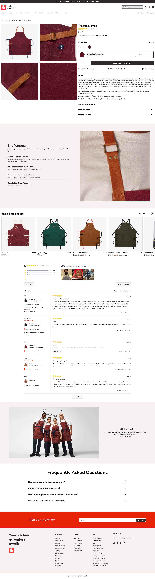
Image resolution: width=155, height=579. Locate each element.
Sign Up (141, 520)
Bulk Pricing (59, 563)
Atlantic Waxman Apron (35, 301)
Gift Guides (59, 556)
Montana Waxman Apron (35, 365)
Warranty (96, 551)
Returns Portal (97, 541)
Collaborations (60, 553)
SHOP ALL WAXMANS (125, 436)
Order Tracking (98, 538)
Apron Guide (78, 548)
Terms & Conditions (99, 556)
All (2, 20)
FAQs (94, 543)
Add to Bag (90, 247)
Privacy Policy (97, 553)
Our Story (77, 538)
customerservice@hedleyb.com (123, 538)
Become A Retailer (99, 561)
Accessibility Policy (99, 558)
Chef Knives (59, 541)
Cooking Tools (59, 548)
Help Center (97, 546)
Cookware (58, 543)
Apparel (58, 551)
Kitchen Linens (60, 546)
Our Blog (77, 546)
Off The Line (78, 551)
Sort (115, 291)
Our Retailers (78, 543)
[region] (77, 274)
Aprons (7, 20)
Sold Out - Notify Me (122, 63)
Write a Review (125, 284)
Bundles (58, 558)
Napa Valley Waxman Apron (36, 347)
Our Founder (78, 541)
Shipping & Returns (99, 548)
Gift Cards (58, 561)
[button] (39, 270)
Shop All (58, 566)
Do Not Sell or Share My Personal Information (100, 564)
